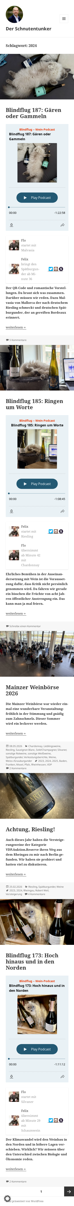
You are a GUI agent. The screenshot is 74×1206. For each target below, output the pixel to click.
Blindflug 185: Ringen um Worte (34, 404)
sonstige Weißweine (39, 753)
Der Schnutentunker (28, 28)
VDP (49, 764)
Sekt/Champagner (46, 750)
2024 (48, 761)
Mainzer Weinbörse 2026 (32, 690)
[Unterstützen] (60, 269)
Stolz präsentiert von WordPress (24, 1201)
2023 (41, 761)
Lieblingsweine (52, 746)
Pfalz (27, 764)
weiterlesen (16, 327)
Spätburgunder (14, 757)
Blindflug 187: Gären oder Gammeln (33, 113)
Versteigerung (14, 894)
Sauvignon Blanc (25, 750)
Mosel (19, 764)
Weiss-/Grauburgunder (19, 761)
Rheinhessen (38, 764)
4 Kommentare (36, 894)
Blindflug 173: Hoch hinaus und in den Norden (32, 961)
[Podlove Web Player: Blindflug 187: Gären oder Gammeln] (37, 177)
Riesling (10, 750)
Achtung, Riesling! (30, 829)
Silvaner (62, 750)
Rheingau (28, 890)
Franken (10, 764)
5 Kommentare (18, 340)
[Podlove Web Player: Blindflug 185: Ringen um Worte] (37, 466)
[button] (7, 1198)
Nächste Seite (69, 1191)
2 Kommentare (18, 768)
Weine (52, 757)
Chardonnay (35, 746)
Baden (63, 761)
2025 (55, 761)
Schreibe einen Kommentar (25, 626)
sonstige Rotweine (16, 753)
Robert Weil (42, 890)
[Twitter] (50, 269)
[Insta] (55, 269)
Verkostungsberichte (35, 757)
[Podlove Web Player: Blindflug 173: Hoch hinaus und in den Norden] (37, 1029)
